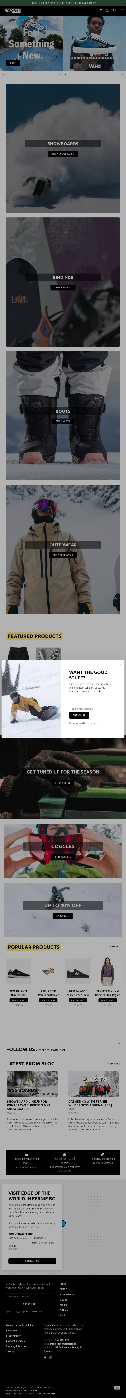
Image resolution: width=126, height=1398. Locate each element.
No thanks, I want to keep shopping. (84, 723)
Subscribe (79, 715)
